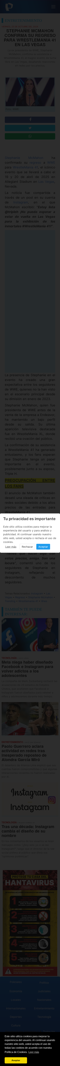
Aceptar (43, 546)
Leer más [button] (33, 1052)
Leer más (10, 546)
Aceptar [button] (16, 1060)
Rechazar (27, 546)
